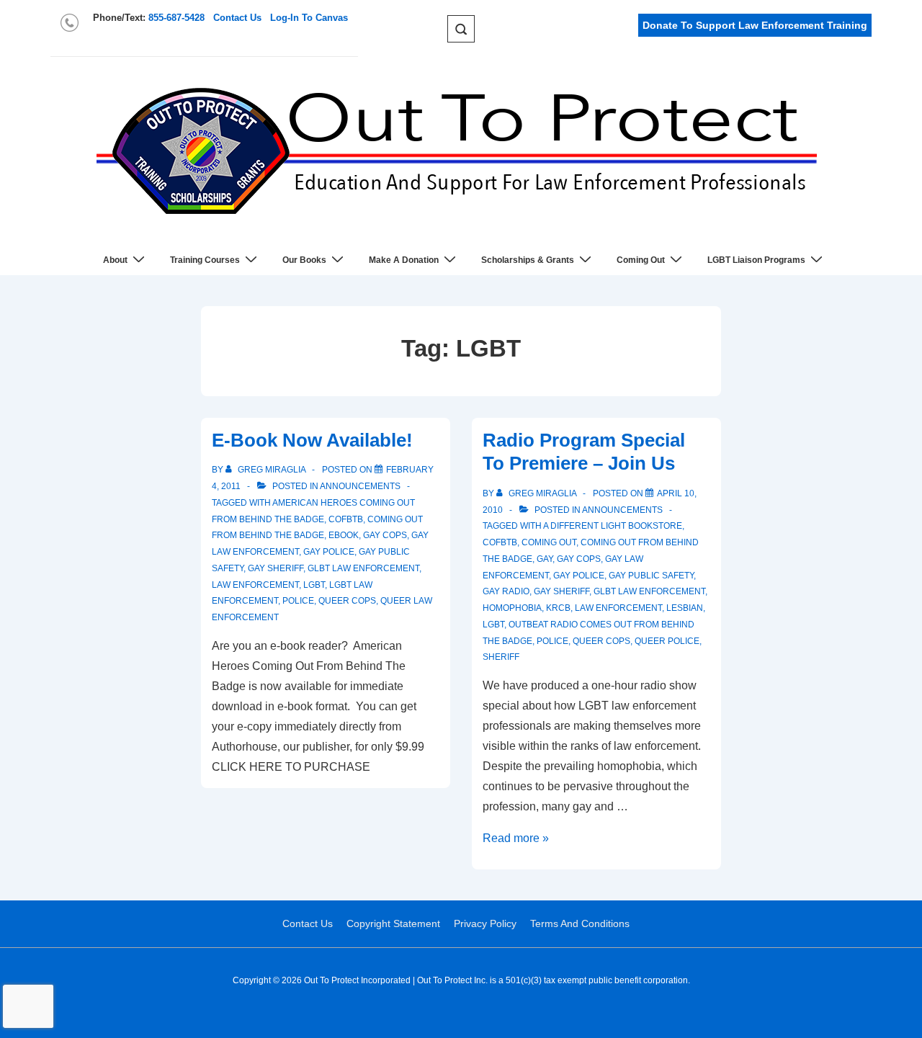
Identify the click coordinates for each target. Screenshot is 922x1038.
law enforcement (255, 585)
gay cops (385, 535)
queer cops (347, 601)
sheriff (501, 657)
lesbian (684, 608)
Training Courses (205, 260)
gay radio (506, 591)
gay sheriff (275, 568)
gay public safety (651, 576)
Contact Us (237, 17)
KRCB (558, 608)
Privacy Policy (485, 923)
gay (544, 559)
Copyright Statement (393, 923)
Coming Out (641, 260)
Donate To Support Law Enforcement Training (755, 25)
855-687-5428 (176, 17)
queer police (667, 641)
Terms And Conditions (580, 923)
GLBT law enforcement (363, 568)
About (115, 260)
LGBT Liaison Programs (756, 260)
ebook (343, 535)
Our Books (304, 260)
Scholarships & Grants (527, 260)
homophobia (512, 608)
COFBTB (345, 519)
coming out (549, 542)
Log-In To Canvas (309, 17)
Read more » (516, 838)
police (298, 601)
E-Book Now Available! (312, 440)
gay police (328, 552)
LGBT (314, 585)
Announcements (360, 486)
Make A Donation (404, 260)
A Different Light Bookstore (612, 526)
